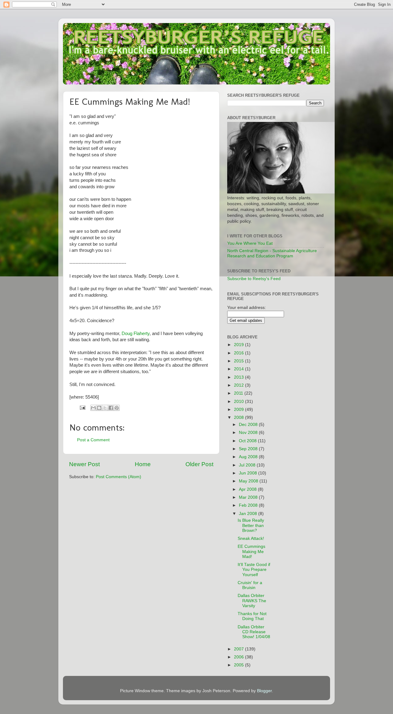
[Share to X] (105, 408)
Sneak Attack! (251, 538)
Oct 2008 (248, 441)
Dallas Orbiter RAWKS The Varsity (252, 600)
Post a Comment (93, 440)
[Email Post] (82, 407)
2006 (239, 657)
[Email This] (93, 408)
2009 (239, 409)
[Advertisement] (304, 425)
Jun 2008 (248, 473)
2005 (239, 665)
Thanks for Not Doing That (252, 616)
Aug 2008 (249, 457)
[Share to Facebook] (111, 408)
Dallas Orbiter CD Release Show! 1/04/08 (254, 632)
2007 (239, 649)
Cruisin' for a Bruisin (250, 585)
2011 (239, 393)
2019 (239, 344)
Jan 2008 (248, 513)
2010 (239, 401)
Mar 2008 (249, 497)
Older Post (199, 464)
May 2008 (249, 481)
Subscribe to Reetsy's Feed (254, 278)
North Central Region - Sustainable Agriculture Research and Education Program (272, 253)
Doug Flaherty (136, 333)
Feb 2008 (249, 505)
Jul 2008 (248, 465)
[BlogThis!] (99, 408)
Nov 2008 (249, 432)
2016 (239, 353)
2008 (239, 417)
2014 (239, 369)
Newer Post (84, 464)
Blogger (264, 691)
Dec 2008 (249, 424)
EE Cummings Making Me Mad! (251, 551)
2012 (239, 385)
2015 (239, 361)
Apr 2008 (248, 489)
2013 (239, 377)
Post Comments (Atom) (118, 476)
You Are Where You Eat (250, 243)
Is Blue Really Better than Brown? (251, 525)
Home (143, 464)
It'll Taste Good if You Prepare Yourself (254, 569)
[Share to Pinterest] (117, 408)
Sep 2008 (249, 449)
